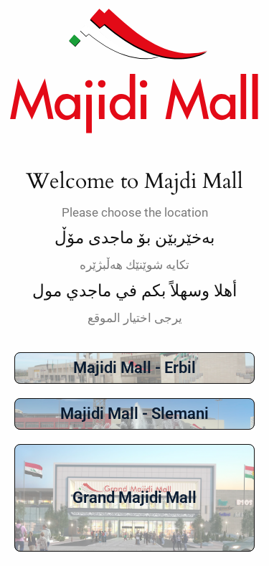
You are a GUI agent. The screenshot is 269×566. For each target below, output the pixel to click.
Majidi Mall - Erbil (134, 368)
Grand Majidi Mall (134, 497)
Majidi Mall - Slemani (134, 414)
